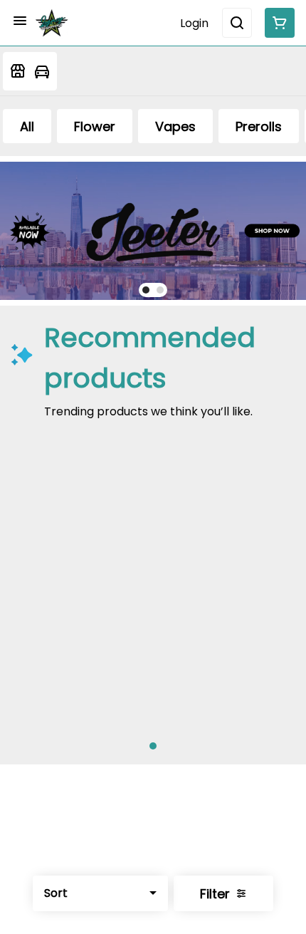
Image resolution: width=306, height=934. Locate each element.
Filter (215, 894)
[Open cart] (277, 22)
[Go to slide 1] (145, 290)
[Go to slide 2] (160, 290)
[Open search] (237, 22)
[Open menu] (19, 20)
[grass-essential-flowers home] (52, 23)
